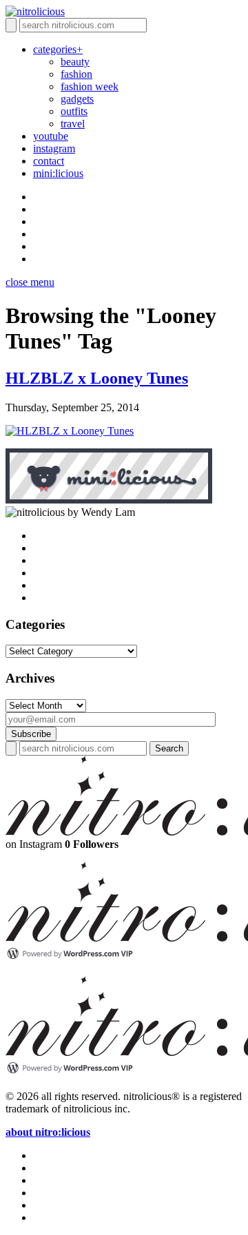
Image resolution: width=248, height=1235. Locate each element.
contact (48, 161)
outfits (74, 111)
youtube (50, 136)
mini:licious (58, 173)
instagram (54, 148)
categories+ (58, 49)
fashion (76, 74)
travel (73, 123)
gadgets (77, 99)
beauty (75, 62)
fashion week (89, 86)
